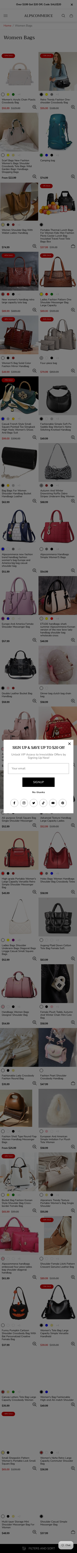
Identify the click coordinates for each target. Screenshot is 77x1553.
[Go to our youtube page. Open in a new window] (53, 803)
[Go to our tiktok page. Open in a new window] (43, 803)
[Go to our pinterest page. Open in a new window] (63, 803)
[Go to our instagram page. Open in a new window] (24, 803)
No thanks (38, 792)
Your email (18, 768)
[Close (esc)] (69, 744)
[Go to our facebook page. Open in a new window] (14, 803)
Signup (38, 782)
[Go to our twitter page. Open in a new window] (34, 803)
